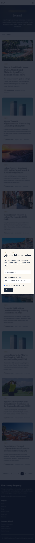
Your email (6, 269)
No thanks (17, 289)
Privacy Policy (21, 285)
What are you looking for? (12, 277)
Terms (14, 285)
